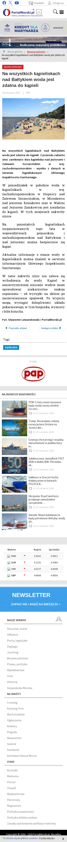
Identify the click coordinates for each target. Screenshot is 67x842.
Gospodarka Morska (19, 688)
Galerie (11, 744)
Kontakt (12, 770)
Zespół (11, 788)
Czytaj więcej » (47, 838)
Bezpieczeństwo (17, 658)
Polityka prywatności (20, 811)
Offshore (12, 634)
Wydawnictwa (15, 794)
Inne (10, 676)
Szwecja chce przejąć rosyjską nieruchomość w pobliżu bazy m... (45, 443)
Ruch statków (16, 714)
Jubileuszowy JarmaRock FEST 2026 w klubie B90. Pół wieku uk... (46, 462)
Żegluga (12, 646)
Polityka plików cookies (22, 817)
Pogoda (12, 732)
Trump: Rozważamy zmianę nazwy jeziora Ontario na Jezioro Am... (43, 424)
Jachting (12, 652)
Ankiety (12, 726)
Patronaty (13, 800)
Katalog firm (15, 708)
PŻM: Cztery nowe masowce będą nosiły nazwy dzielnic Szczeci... (44, 405)
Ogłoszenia (14, 720)
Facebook (13, 750)
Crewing (12, 702)
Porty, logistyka (17, 640)
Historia (12, 682)
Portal (11, 782)
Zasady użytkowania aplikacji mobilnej (31, 823)
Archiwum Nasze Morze (22, 755)
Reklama (12, 776)
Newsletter (14, 738)
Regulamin (14, 805)
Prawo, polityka (17, 664)
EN (39, 11)
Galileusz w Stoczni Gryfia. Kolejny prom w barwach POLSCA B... (43, 481)
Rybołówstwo (15, 670)
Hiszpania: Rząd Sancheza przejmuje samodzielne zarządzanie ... (43, 499)
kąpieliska (11, 347)
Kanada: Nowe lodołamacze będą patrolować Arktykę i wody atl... (46, 518)
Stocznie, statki (17, 629)
